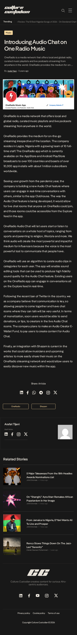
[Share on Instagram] (48, 393)
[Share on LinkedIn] (21, 393)
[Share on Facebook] (28, 393)
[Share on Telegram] (41, 393)
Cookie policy (39, 613)
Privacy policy (24, 613)
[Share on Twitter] (55, 393)
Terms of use (53, 613)
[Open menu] (70, 10)
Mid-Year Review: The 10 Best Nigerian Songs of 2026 (31, 22)
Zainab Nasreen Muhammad (37, 550)
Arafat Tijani (12, 71)
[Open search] (63, 10)
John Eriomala (32, 480)
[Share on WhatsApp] (34, 393)
